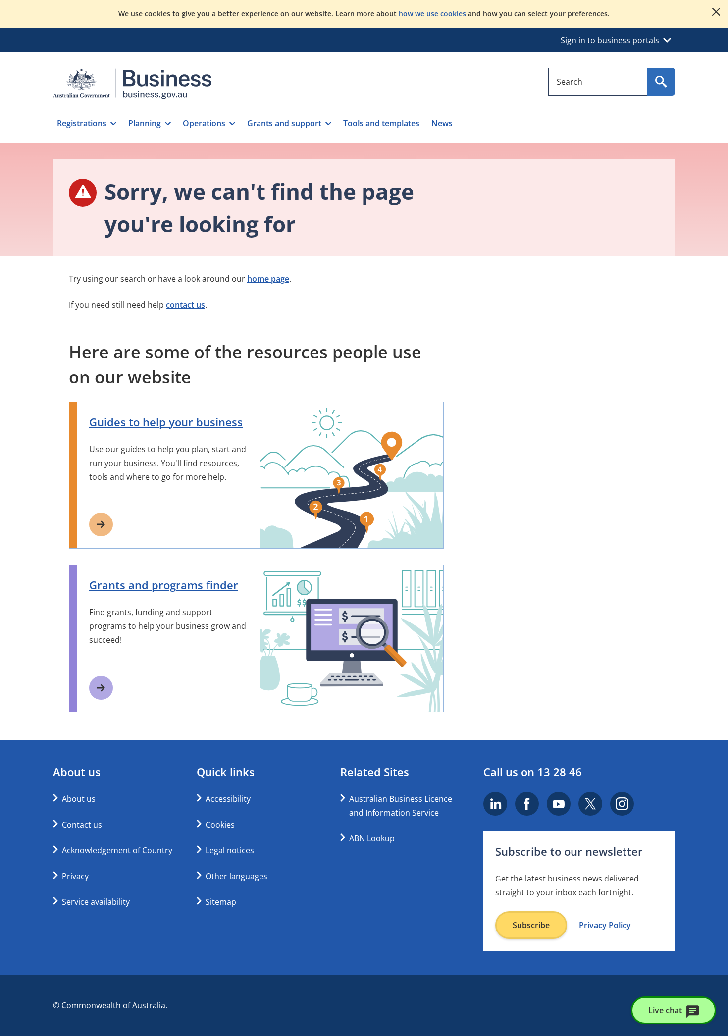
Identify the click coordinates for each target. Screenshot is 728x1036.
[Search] (661, 82)
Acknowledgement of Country (117, 850)
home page (268, 278)
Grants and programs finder (163, 584)
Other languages (236, 876)
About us (79, 798)
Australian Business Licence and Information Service (400, 805)
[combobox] (597, 82)
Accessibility (228, 798)
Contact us (82, 824)
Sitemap (221, 901)
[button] (86, 123)
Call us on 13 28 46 (532, 771)
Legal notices (230, 850)
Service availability (96, 901)
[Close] (716, 12)
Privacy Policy (605, 925)
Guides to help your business (166, 421)
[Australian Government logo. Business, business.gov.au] (132, 84)
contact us (185, 304)
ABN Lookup (372, 838)
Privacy (75, 876)
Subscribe (531, 925)
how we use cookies (432, 13)
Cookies (220, 824)
